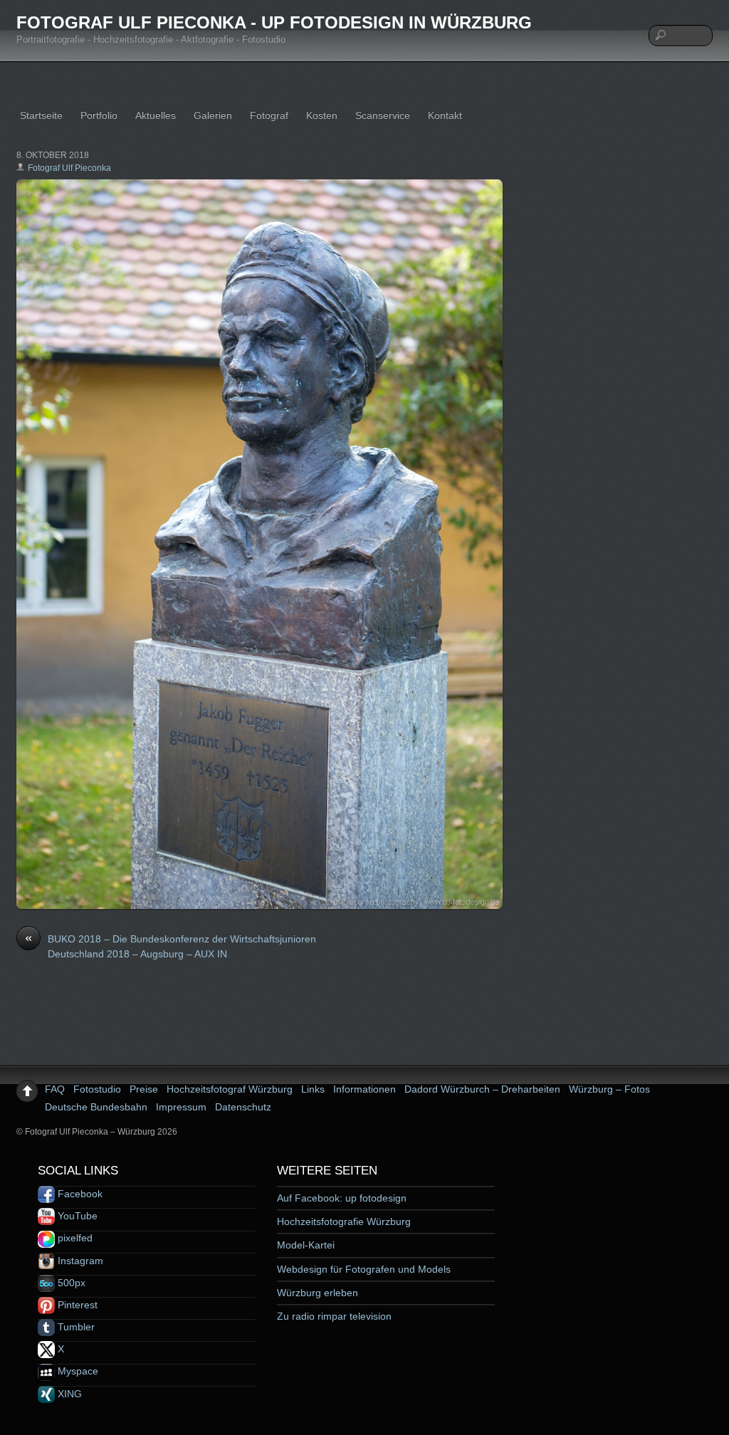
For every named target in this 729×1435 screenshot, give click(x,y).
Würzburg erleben (317, 1292)
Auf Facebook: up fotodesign (342, 1198)
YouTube (76, 1215)
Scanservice (382, 115)
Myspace (76, 1371)
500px (70, 1282)
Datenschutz (243, 1107)
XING (68, 1393)
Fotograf (269, 115)
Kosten (321, 115)
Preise (144, 1089)
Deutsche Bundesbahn (96, 1107)
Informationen (364, 1089)
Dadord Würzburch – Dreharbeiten (482, 1089)
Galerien (213, 115)
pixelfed (74, 1238)
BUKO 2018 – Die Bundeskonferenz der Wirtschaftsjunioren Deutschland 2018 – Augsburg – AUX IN (170, 946)
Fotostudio (97, 1089)
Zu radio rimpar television (334, 1316)
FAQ (55, 1089)
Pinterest (76, 1304)
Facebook (79, 1193)
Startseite (41, 115)
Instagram (79, 1260)
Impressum (181, 1107)
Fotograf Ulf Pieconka (69, 168)
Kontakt (445, 115)
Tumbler (75, 1326)
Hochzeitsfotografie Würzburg (344, 1221)
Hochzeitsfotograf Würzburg (230, 1089)
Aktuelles (155, 115)
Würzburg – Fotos (609, 1089)
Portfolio (98, 115)
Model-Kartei (306, 1245)
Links (313, 1089)
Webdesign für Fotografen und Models (364, 1269)
